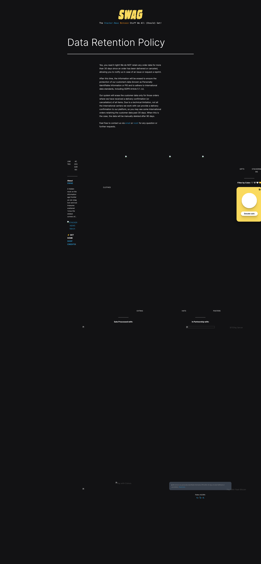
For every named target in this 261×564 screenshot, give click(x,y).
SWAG (70, 183)
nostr (135, 123)
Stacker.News (111, 23)
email (127, 123)
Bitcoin (124, 23)
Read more (182, 487)
